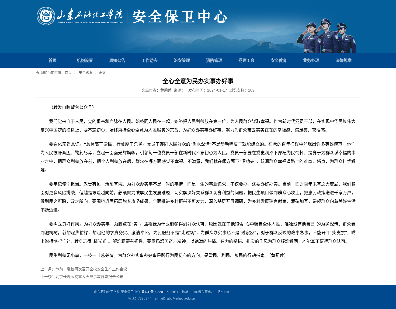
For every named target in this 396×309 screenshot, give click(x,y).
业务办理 (311, 60)
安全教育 (279, 60)
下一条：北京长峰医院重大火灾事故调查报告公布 (81, 276)
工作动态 (149, 60)
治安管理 (182, 60)
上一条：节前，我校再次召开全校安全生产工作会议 (83, 269)
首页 (52, 60)
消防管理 (214, 60)
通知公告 (117, 60)
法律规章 (343, 60)
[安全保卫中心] (84, 20)
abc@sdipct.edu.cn (181, 298)
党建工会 (246, 60)
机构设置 (85, 60)
